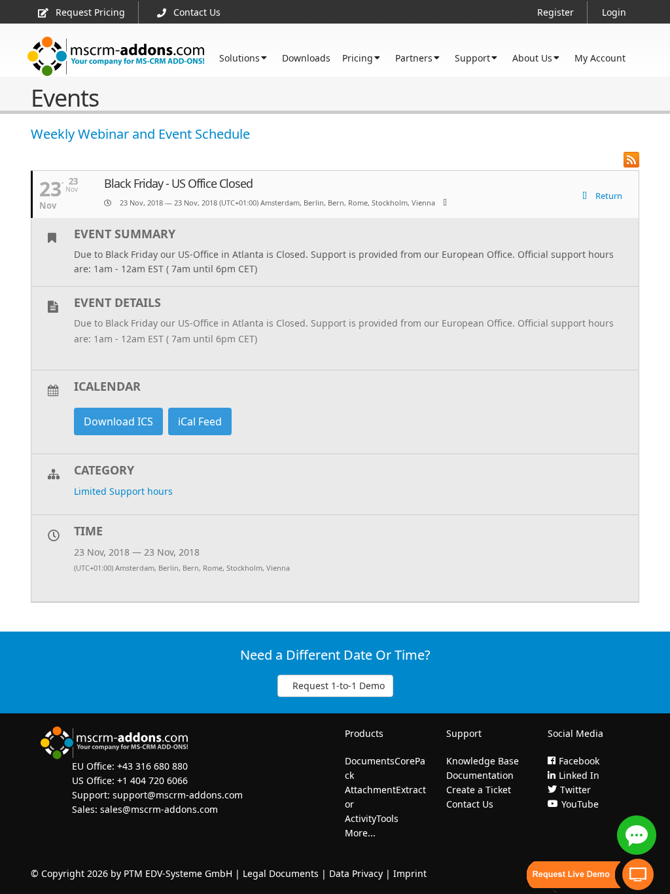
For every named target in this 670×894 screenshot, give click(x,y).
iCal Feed (200, 421)
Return (607, 196)
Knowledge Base (482, 761)
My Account (600, 58)
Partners (413, 58)
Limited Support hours (123, 491)
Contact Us (196, 12)
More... (360, 833)
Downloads (306, 58)
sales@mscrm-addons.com (159, 809)
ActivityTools (371, 818)
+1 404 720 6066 (152, 780)
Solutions (239, 58)
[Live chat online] (636, 835)
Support (472, 58)
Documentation (480, 775)
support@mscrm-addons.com (178, 795)
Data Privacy (356, 873)
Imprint (410, 873)
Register (555, 12)
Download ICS (118, 421)
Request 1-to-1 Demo (338, 685)
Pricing (357, 58)
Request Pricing (90, 12)
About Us (532, 58)
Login (614, 12)
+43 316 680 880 (152, 766)
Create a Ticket (478, 789)
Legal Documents (281, 873)
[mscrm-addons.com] (116, 57)
